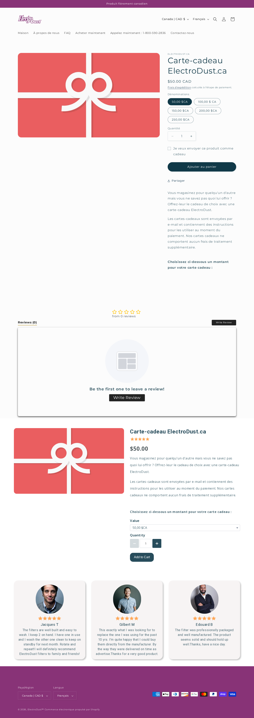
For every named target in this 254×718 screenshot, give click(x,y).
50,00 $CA (180, 102)
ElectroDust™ (36, 709)
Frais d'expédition (179, 87)
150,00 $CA (180, 110)
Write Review (224, 322)
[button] (215, 19)
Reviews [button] (27, 322)
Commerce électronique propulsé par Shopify (72, 709)
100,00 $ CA (207, 102)
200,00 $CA (208, 110)
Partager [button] (178, 180)
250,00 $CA (181, 119)
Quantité (174, 128)
